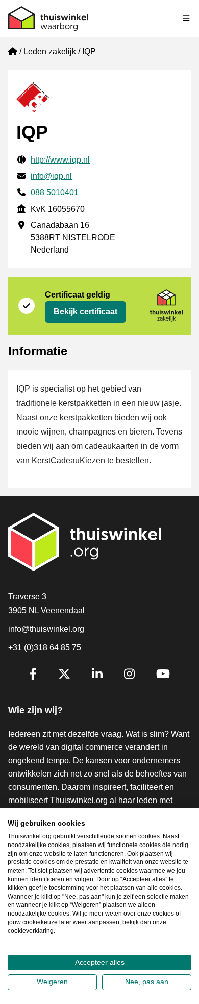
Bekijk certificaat (85, 311)
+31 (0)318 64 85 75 (44, 647)
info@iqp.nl (51, 176)
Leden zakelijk (49, 51)
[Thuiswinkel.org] (48, 18)
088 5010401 (55, 192)
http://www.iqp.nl (60, 159)
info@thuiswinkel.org (46, 629)
